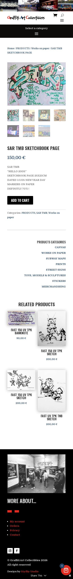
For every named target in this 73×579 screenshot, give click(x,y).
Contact (15, 534)
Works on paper (40, 48)
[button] (60, 68)
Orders (14, 525)
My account (17, 521)
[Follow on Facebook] (17, 550)
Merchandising (54, 286)
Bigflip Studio (30, 571)
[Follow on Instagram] (10, 550)
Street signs (56, 269)
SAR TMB (41, 213)
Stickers (59, 281)
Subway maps (56, 258)
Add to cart (20, 200)
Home (10, 48)
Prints (61, 264)
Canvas (60, 247)
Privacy (15, 530)
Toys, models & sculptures (45, 275)
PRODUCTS (23, 48)
